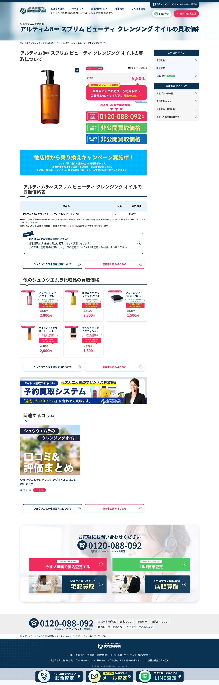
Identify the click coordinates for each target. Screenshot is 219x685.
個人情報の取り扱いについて (132, 660)
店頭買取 (160, 60)
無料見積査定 (102, 654)
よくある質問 (138, 8)
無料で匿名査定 (188, 13)
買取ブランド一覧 (164, 93)
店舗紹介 (119, 8)
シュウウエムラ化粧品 (94, 68)
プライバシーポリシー (85, 660)
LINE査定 (164, 13)
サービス (76, 8)
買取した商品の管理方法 (167, 116)
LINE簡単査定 (151, 564)
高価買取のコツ (163, 101)
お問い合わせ (144, 654)
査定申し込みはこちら (114, 264)
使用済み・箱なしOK (166, 108)
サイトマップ (130, 654)
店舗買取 (80, 654)
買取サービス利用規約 (107, 660)
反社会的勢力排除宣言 (158, 660)
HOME (72, 654)
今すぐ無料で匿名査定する (67, 564)
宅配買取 (160, 68)
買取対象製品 (98, 8)
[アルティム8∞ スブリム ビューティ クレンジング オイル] (50, 97)
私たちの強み (57, 8)
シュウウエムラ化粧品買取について (53, 264)
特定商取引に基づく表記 (61, 660)
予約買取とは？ (141, 101)
